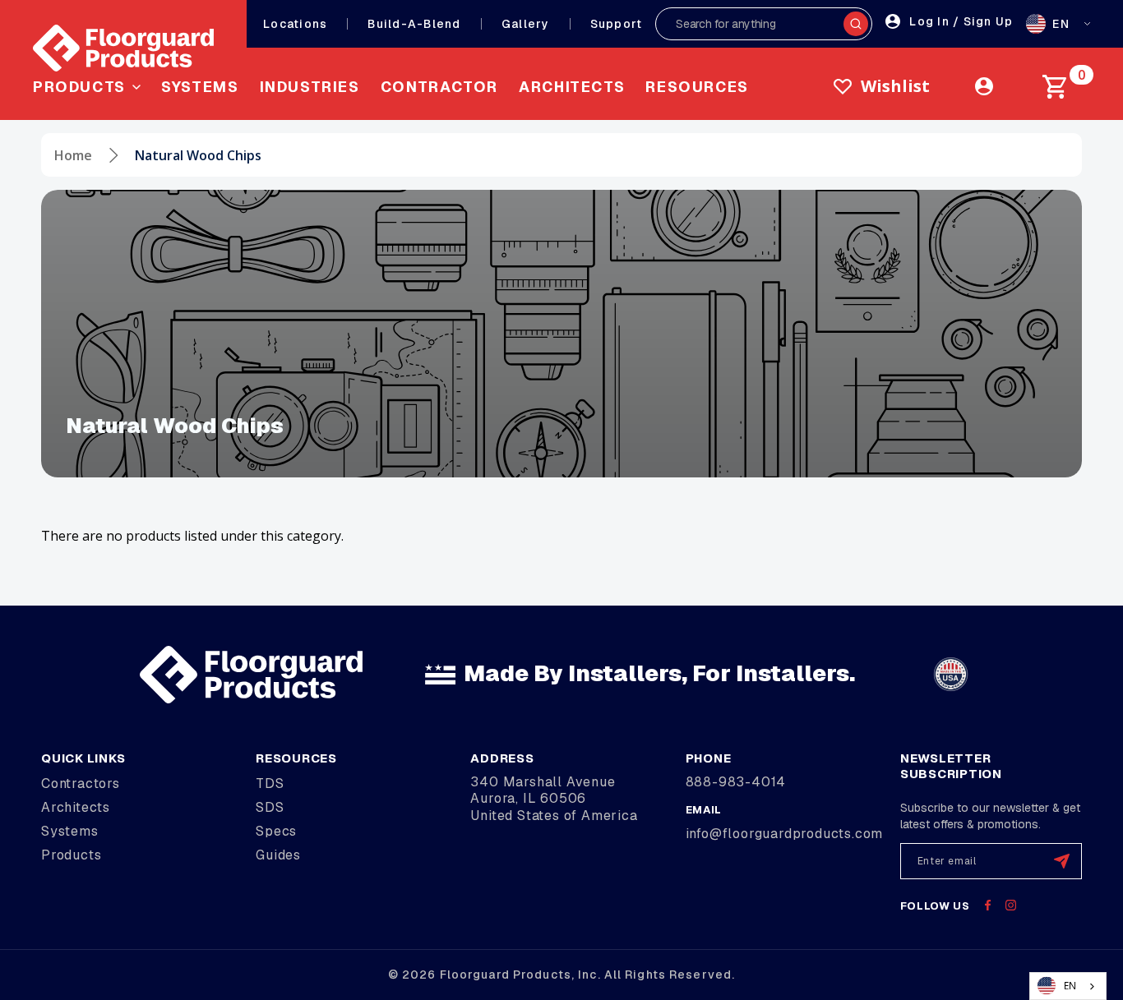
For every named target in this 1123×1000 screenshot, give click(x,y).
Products (71, 855)
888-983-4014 (736, 781)
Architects (572, 86)
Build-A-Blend (413, 23)
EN (1070, 985)
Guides (278, 855)
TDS (270, 783)
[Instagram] (1010, 905)
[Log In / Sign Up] (984, 86)
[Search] (855, 24)
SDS (270, 807)
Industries (310, 86)
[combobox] (1068, 986)
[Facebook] (988, 905)
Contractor (439, 86)
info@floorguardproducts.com (785, 833)
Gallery (525, 23)
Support (616, 23)
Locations (295, 23)
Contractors (80, 783)
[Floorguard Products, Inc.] (123, 48)
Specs (276, 831)
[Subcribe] (1062, 861)
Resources (697, 86)
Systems (199, 86)
